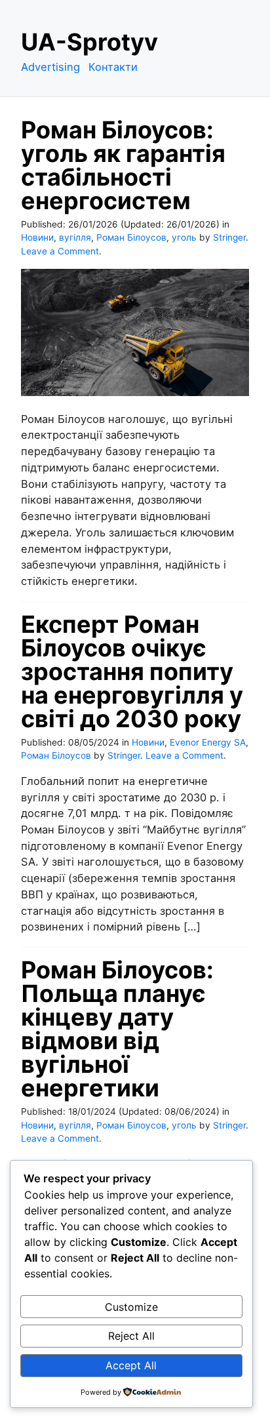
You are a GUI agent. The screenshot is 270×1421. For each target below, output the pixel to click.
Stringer (229, 237)
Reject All (131, 1335)
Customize (131, 1306)
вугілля (75, 237)
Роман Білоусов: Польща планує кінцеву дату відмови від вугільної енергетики (117, 1028)
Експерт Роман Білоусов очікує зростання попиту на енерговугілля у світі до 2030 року (132, 671)
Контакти (113, 66)
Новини (37, 237)
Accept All (131, 1365)
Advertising (50, 66)
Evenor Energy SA (208, 742)
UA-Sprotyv (89, 42)
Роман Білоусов (131, 237)
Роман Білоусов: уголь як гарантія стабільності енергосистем (123, 165)
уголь (184, 237)
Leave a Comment (60, 251)
